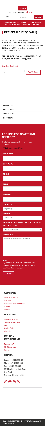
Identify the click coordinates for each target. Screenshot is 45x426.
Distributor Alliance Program (14, 304)
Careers (7, 306)
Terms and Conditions (12, 322)
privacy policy (19, 268)
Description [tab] (8, 105)
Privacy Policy (9, 325)
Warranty (7, 331)
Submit (8, 273)
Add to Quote (33, 72)
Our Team (7, 301)
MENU (7, 17)
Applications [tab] (8, 114)
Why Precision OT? (11, 298)
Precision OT (9, 344)
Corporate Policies (11, 319)
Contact (7, 309)
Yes (6, 260)
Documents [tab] (8, 118)
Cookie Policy (9, 328)
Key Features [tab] (8, 109)
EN (30, 12)
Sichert (6, 350)
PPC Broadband (10, 347)
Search (38, 17)
